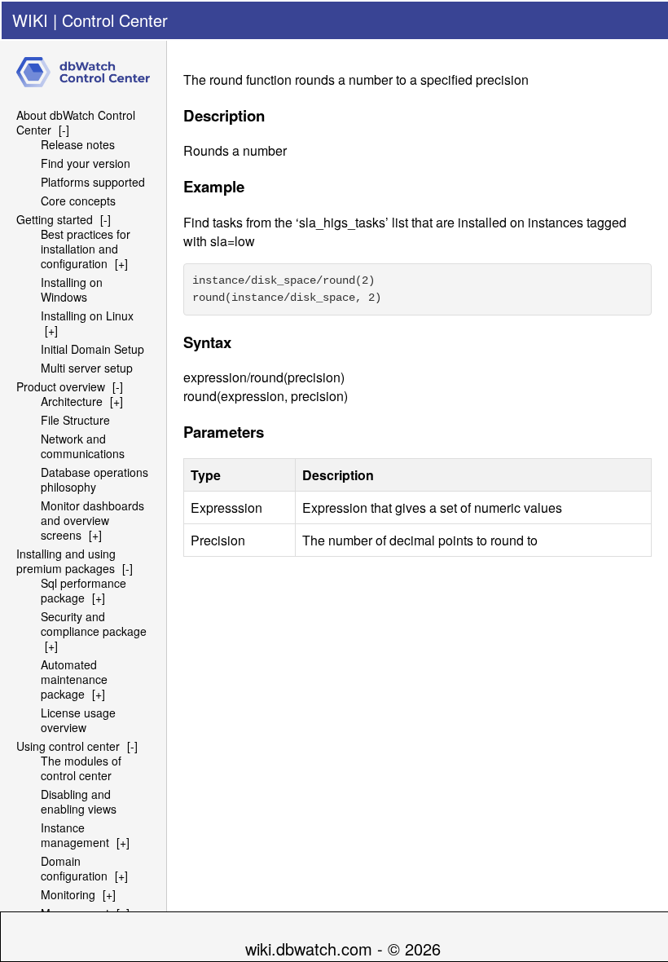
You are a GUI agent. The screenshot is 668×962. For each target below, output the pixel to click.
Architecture (72, 401)
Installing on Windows (72, 289)
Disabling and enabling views (78, 801)
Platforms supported (93, 182)
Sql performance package (83, 590)
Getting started (54, 219)
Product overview (60, 386)
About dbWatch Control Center (75, 122)
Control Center (115, 20)
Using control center (68, 746)
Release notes (78, 144)
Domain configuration (74, 868)
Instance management (75, 834)
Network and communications (83, 445)
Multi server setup (87, 368)
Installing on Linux (87, 315)
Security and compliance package (94, 623)
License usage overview (78, 719)
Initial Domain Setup (92, 349)
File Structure (75, 420)
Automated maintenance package (74, 679)
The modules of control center (81, 767)
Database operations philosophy (94, 479)
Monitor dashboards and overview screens (92, 520)
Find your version (85, 163)
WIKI (30, 20)
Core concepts (78, 200)
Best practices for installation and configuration (85, 248)
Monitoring (68, 894)
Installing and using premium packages (66, 560)
